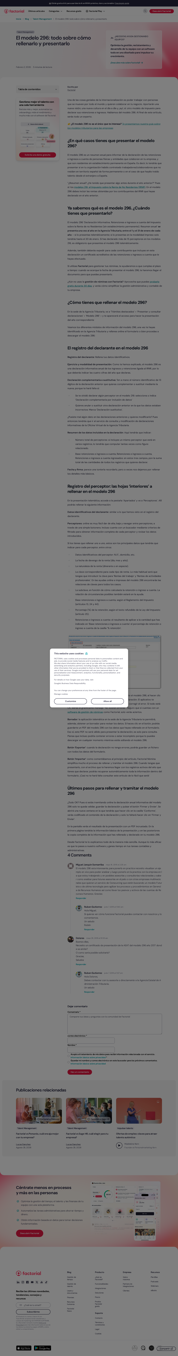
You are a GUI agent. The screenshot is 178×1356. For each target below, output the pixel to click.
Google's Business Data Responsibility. (70, 683)
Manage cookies (61, 694)
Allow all (107, 701)
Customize (70, 701)
